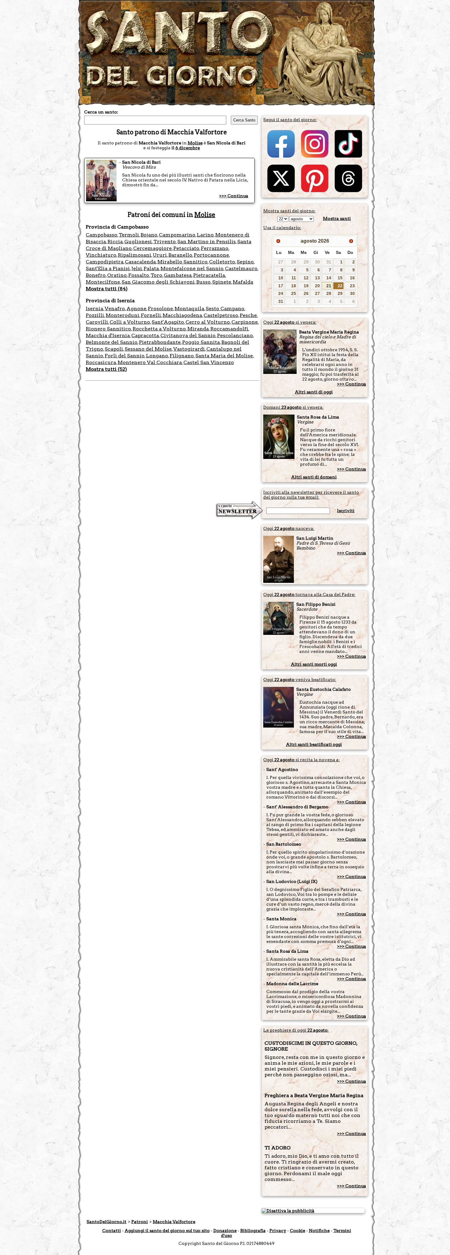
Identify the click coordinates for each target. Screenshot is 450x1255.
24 (280, 293)
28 (293, 261)
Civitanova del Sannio (188, 335)
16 (352, 277)
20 (317, 285)
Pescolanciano (235, 335)
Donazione (225, 1230)
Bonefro (96, 275)
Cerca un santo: (101, 112)
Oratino (117, 275)
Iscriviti (345, 510)
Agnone (136, 308)
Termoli (129, 235)
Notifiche (319, 1230)
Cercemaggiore (152, 248)
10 (280, 277)
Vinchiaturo (101, 255)
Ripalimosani (134, 255)
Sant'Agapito (168, 322)
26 (306, 293)
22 (340, 285)
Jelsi (136, 268)
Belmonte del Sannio (111, 342)
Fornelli (151, 315)
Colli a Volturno (130, 322)
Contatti (111, 1230)
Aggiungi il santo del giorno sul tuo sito (167, 1230)
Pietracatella (209, 275)
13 (317, 277)
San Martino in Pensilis (206, 241)
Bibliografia (253, 1230)
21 (328, 285)
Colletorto (222, 262)
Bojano (149, 235)
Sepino (245, 262)
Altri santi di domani (314, 477)
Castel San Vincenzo (208, 362)
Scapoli (114, 349)
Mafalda (243, 282)
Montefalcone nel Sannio (191, 268)
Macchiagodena (182, 315)
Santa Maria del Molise (224, 356)
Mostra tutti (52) (106, 369)
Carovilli (97, 322)
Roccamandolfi (229, 329)
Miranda (198, 329)
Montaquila (189, 308)
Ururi (160, 255)
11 (293, 277)
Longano (157, 356)
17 (280, 285)
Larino (205, 235)
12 (306, 277)
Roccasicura (101, 362)
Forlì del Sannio (124, 356)
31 (328, 261)
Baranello (180, 255)
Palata (151, 268)
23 (352, 285)
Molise (195, 142)
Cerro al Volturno (208, 322)
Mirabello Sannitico (182, 262)
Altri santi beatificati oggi (314, 744)
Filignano (182, 356)
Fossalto (138, 275)
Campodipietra (104, 262)
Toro (156, 275)
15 (340, 277)
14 (328, 277)
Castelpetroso (221, 315)
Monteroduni (122, 315)
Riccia (115, 241)
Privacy (277, 1230)
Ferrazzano (214, 248)
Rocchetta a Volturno (159, 329)
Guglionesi (138, 241)
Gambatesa (178, 275)
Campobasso (101, 235)
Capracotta (145, 335)
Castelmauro (241, 268)
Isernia (94, 308)
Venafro (115, 308)
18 (293, 285)
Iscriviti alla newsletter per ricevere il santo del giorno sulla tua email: (311, 495)
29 (306, 261)
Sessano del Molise (148, 349)
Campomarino (177, 235)
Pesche (248, 315)
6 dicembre (187, 147)
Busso (203, 282)
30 (317, 261)
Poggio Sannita (201, 342)
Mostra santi (337, 218)
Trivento (164, 241)
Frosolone (160, 308)
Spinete (221, 282)
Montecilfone (103, 282)
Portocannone (211, 255)
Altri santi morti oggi (314, 664)
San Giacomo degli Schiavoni (158, 282)
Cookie (297, 1230)
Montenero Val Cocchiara (150, 362)
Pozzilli (95, 315)
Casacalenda (140, 262)
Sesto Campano (225, 308)
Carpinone (244, 322)
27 (280, 261)
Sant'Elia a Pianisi (108, 268)
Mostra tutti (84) (107, 289)
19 (306, 285)
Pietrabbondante (160, 342)
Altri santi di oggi (314, 391)
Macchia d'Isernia (108, 335)
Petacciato (186, 248)
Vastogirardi (189, 349)
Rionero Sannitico (108, 329)
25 (293, 293)
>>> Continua (233, 195)
